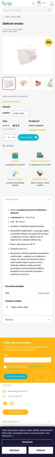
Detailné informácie (11, 102)
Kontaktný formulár (15, 412)
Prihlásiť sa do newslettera (16, 376)
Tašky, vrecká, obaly (19, 307)
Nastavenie (27, 442)
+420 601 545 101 (15, 396)
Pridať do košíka (26, 137)
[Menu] (52, 3)
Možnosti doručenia (37, 130)
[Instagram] (11, 403)
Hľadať (49, 10)
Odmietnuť (14, 450)
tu (12, 436)
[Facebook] (5, 403)
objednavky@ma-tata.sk (17, 391)
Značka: (10, 31)
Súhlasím (41, 450)
